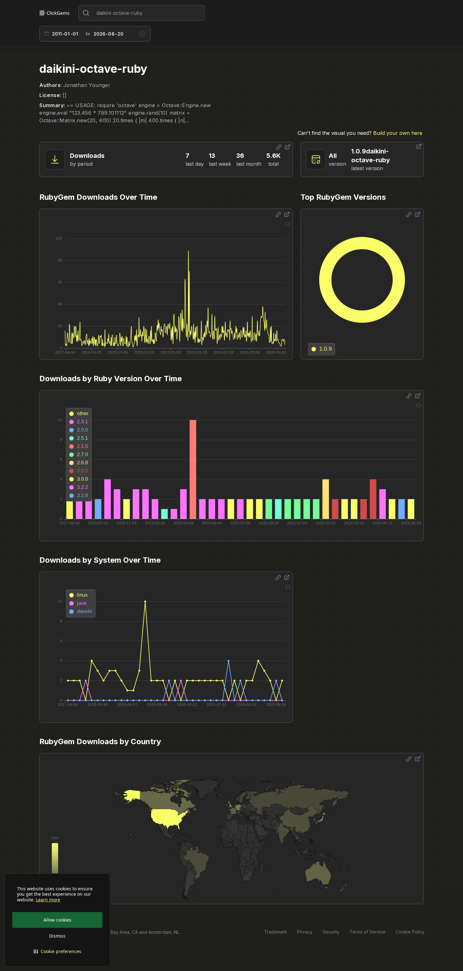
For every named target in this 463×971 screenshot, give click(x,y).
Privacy (304, 931)
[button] (57, 951)
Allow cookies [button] (57, 920)
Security (331, 931)
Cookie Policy (410, 931)
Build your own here (397, 133)
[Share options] (279, 147)
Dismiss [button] (57, 936)
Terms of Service (368, 931)
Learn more (48, 900)
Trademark (275, 931)
